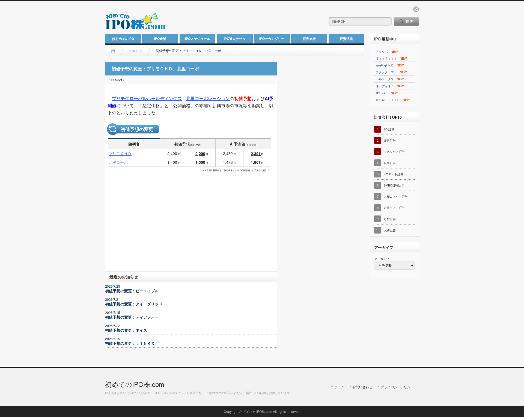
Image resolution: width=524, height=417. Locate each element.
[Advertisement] (257, 18)
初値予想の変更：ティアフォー (132, 317)
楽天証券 (390, 140)
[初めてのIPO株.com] (135, 26)
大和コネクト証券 (396, 196)
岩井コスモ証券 (394, 207)
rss (416, 9)
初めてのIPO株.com (134, 384)
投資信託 (346, 38)
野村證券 (390, 219)
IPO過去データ (235, 38)
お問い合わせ (362, 386)
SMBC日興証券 (394, 185)
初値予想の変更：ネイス (126, 330)
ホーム (339, 386)
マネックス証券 (394, 151)
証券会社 (309, 38)
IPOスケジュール (197, 38)
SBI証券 (389, 129)
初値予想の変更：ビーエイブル (132, 290)
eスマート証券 (393, 174)
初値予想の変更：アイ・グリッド (133, 304)
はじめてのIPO (123, 38)
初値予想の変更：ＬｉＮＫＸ (130, 343)
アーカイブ (381, 258)
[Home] (113, 50)
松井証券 (390, 163)
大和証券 (390, 230)
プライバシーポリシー (397, 386)
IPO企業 (160, 38)
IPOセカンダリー (271, 38)
